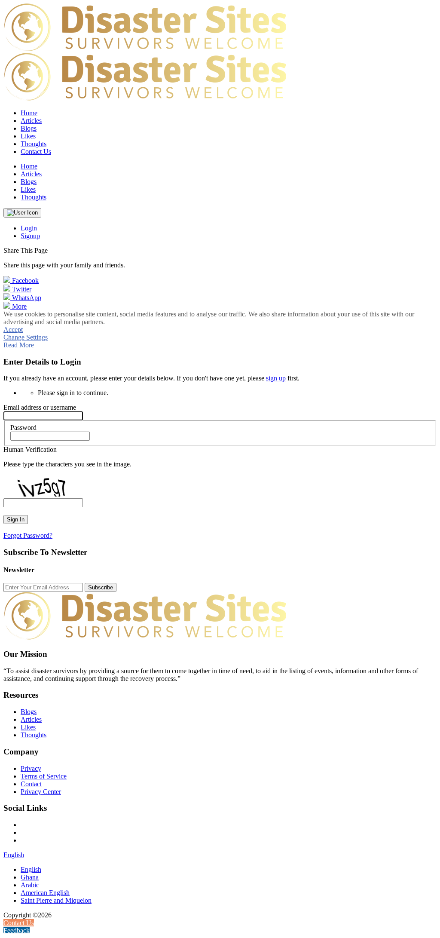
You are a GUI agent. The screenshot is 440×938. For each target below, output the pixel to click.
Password (23, 427)
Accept (13, 329)
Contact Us (36, 151)
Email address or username (39, 407)
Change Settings (25, 337)
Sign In (15, 519)
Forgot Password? (27, 535)
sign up (276, 378)
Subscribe (100, 587)
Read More (18, 345)
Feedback (16, 930)
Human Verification (30, 449)
